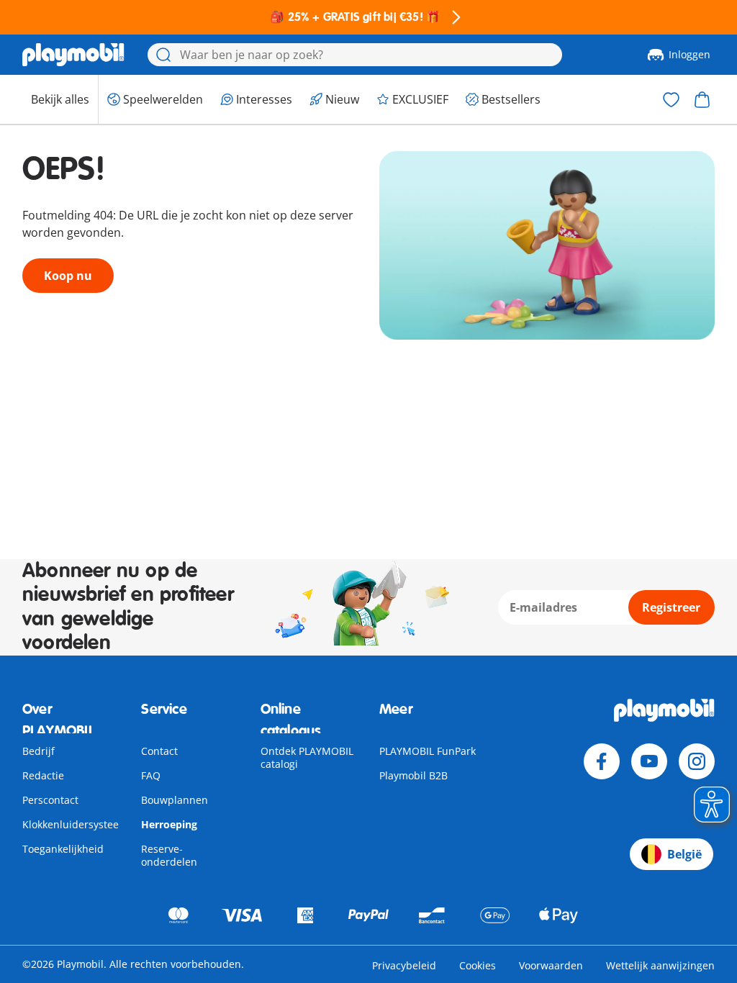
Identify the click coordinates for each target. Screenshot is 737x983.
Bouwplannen (174, 800)
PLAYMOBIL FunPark (427, 751)
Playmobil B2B (413, 775)
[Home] (73, 54)
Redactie (43, 775)
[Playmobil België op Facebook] (602, 761)
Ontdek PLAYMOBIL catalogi (307, 757)
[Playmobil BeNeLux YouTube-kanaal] (649, 761)
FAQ (150, 775)
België (684, 854)
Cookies (477, 965)
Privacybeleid (404, 965)
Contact (159, 751)
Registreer (671, 607)
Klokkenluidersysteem (75, 824)
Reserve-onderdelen (169, 855)
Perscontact (50, 800)
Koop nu (68, 276)
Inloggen (689, 54)
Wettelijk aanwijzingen (660, 965)
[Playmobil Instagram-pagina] (697, 761)
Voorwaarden (551, 965)
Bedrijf (38, 751)
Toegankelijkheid (63, 849)
